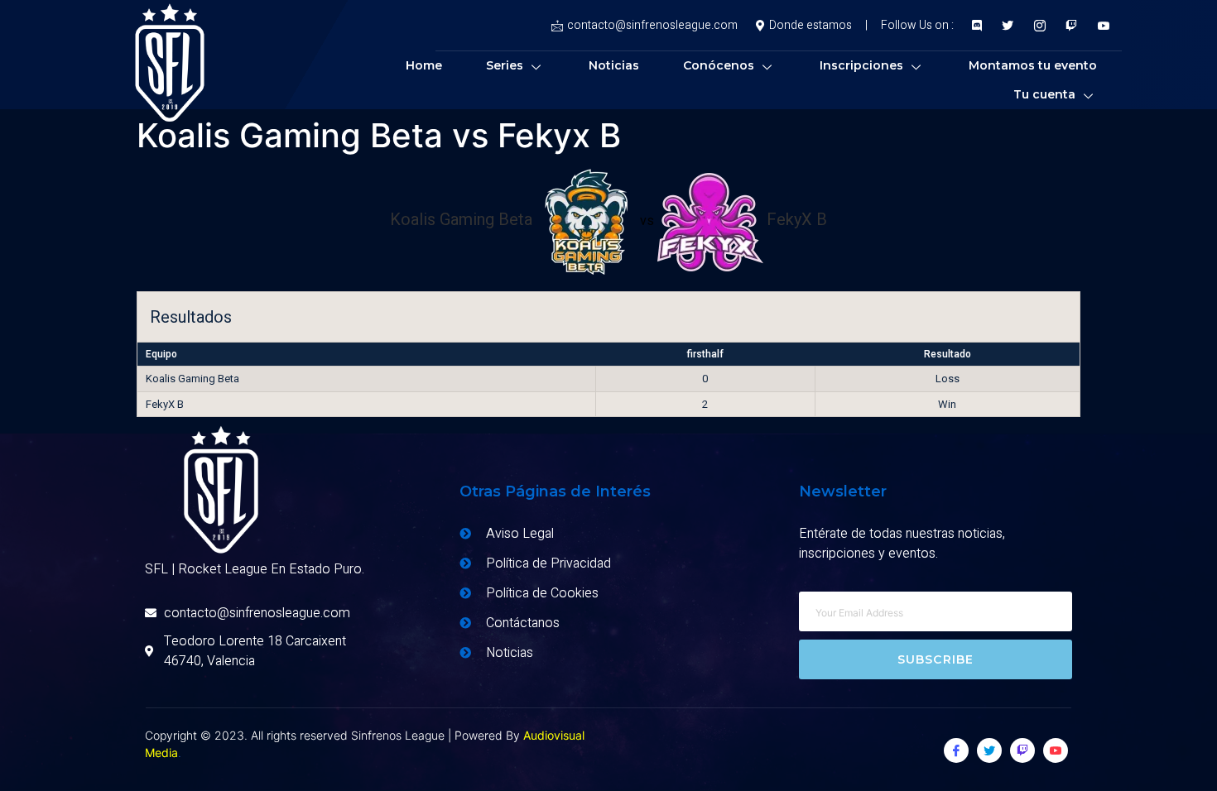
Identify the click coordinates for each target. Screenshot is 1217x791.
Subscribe (935, 659)
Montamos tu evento (1033, 65)
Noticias (614, 65)
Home (424, 65)
